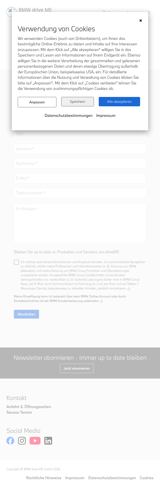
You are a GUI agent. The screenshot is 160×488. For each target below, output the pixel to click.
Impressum (106, 115)
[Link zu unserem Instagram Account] (22, 441)
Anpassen (37, 102)
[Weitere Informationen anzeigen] (129, 288)
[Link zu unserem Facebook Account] (10, 441)
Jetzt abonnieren (77, 368)
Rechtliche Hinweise (43, 477)
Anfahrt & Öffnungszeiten (28, 406)
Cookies (147, 477)
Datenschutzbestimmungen (68, 115)
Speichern (77, 101)
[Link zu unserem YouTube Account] (35, 441)
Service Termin (19, 412)
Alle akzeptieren (119, 101)
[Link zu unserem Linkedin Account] (48, 441)
